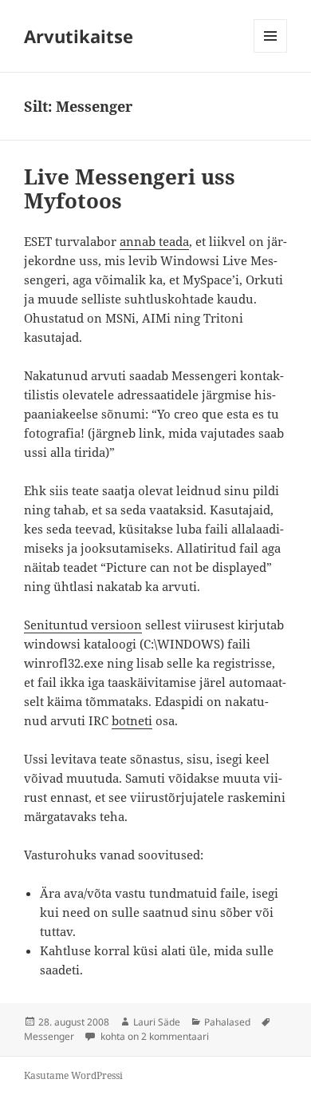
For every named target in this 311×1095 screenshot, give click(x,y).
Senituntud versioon (83, 625)
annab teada (154, 241)
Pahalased (227, 1022)
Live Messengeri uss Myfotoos (129, 188)
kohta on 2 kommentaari (153, 1036)
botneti (132, 720)
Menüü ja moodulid (270, 52)
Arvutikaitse (78, 36)
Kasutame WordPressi (73, 1075)
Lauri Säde (156, 1022)
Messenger (49, 1036)
